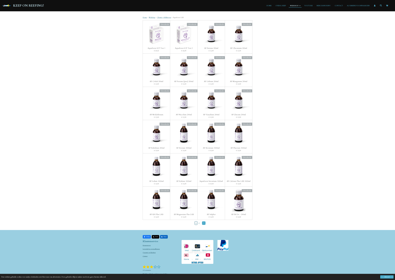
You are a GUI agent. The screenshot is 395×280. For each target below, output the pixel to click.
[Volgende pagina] (204, 223)
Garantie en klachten (149, 253)
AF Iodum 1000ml (156, 181)
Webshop (152, 17)
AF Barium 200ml (211, 48)
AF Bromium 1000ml (211, 148)
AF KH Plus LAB (156, 214)
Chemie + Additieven (164, 17)
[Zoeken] (381, 5)
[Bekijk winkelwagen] (387, 5)
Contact (145, 256)
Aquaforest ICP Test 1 (156, 48)
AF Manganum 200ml (238, 81)
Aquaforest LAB (178, 17)
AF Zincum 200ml (238, 115)
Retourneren (147, 245)
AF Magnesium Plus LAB (184, 214)
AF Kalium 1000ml (183, 181)
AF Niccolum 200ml (184, 115)
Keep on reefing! (28, 5)
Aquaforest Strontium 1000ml (211, 181)
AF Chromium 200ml (238, 48)
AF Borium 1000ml (183, 148)
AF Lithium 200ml (211, 81)
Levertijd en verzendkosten (151, 249)
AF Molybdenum (156, 115)
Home (145, 17)
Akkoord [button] (386, 277)
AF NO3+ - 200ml (238, 214)
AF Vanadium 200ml (211, 115)
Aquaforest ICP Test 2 (184, 48)
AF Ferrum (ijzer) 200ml (183, 81)
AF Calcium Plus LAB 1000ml (238, 181)
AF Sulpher (211, 214)
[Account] (374, 5)
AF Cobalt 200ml (156, 81)
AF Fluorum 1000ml (239, 148)
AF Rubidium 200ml (156, 148)
